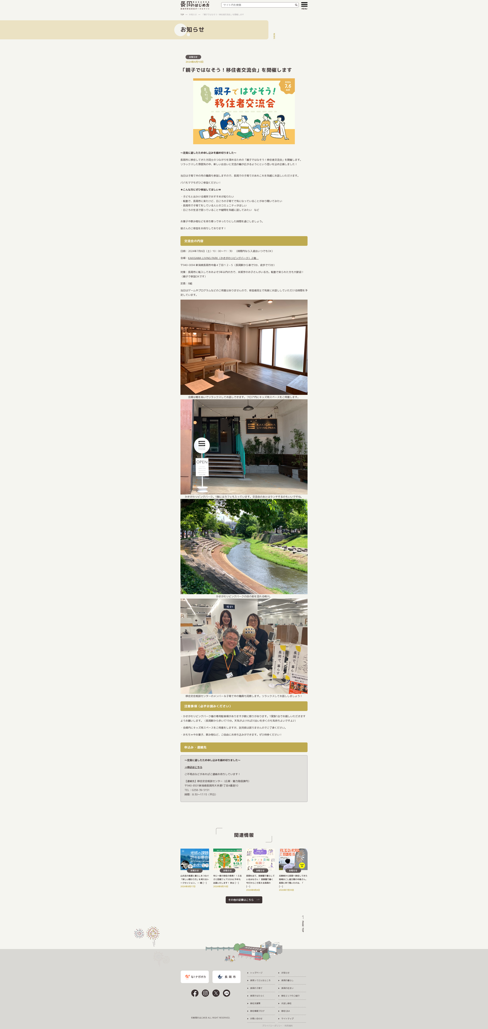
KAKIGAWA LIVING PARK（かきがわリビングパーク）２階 (223, 258)
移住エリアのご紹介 (290, 996)
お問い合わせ (256, 1018)
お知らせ (193, 57)
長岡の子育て (256, 988)
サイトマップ (287, 1018)
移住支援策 (255, 1003)
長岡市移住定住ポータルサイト (195, 9)
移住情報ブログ (257, 1011)
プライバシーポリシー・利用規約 (277, 1025)
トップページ (256, 973)
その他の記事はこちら (241, 900)
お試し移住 (286, 1003)
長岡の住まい (287, 988)
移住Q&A (285, 1011)
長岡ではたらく (257, 996)
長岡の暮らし (287, 980)
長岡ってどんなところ (260, 980)
